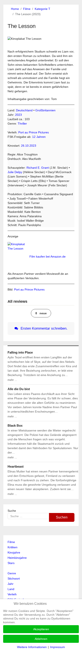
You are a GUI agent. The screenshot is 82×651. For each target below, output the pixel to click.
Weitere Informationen (32, 647)
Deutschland (24, 110)
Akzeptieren (41, 629)
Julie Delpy (15, 172)
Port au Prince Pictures (33, 132)
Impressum (57, 647)
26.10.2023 (28, 145)
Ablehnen (41, 638)
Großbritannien (45, 110)
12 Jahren (39, 136)
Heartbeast (16, 466)
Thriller (22, 123)
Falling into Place (20, 352)
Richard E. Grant (37, 167)
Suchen (61, 517)
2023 (18, 114)
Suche (12, 510)
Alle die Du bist (19, 389)
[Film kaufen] (18, 256)
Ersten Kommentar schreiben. (43, 328)
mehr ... (12, 379)
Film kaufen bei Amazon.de (47, 256)
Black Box (15, 425)
